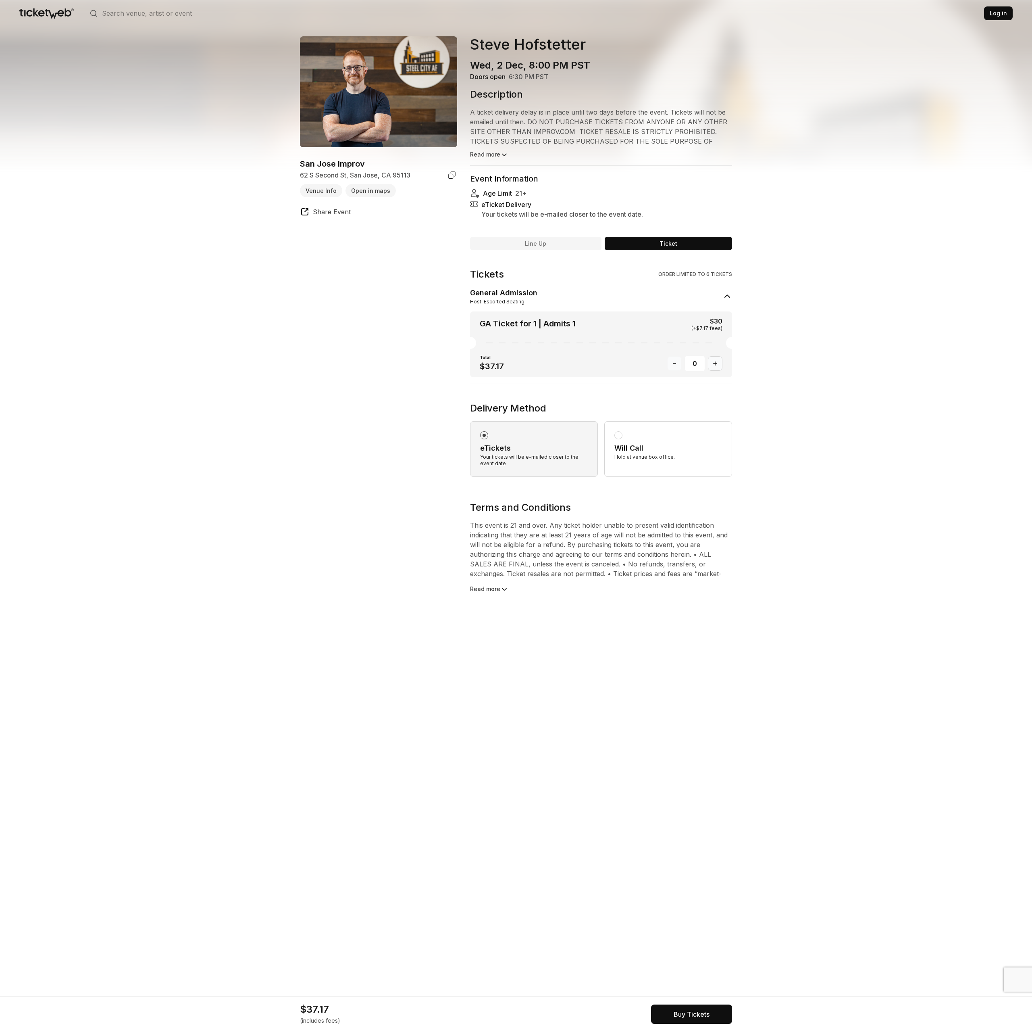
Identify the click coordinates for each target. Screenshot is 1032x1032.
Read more (485, 154)
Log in (998, 13)
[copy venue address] (452, 175)
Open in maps (370, 190)
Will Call (628, 448)
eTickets (495, 448)
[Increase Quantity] (715, 363)
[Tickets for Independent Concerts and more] (46, 13)
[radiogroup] (601, 439)
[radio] (534, 449)
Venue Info (321, 190)
